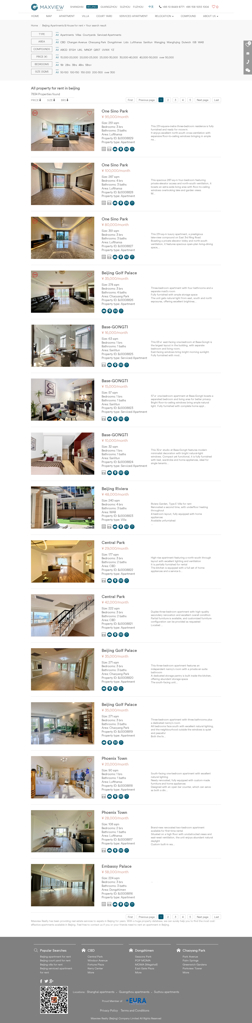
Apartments (67, 35)
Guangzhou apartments (134, 992)
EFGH (72, 49)
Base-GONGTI (115, 326)
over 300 (109, 72)
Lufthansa (136, 42)
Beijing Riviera (115, 488)
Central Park (113, 542)
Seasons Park (143, 956)
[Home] (47, 7)
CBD (62, 42)
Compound (188, 16)
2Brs (67, 65)
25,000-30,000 (109, 57)
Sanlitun (148, 42)
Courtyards (89, 35)
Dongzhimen (115, 42)
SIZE (50, 100)
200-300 (97, 72)
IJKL (80, 49)
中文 (151, 6)
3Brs (74, 65)
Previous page (147, 100)
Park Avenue (190, 956)
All (57, 49)
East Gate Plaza (144, 968)
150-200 (86, 72)
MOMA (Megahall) (146, 964)
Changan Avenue (77, 42)
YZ (112, 49)
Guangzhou (109, 6)
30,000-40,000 (129, 57)
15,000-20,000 (69, 57)
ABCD (63, 49)
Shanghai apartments (100, 992)
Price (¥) (41, 56)
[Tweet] (46, 981)
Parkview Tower (192, 968)
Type (42, 34)
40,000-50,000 (148, 57)
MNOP (88, 49)
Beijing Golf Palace (119, 272)
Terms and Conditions (135, 1010)
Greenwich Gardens (195, 964)
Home (35, 16)
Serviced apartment (133, 16)
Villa (85, 16)
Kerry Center (95, 968)
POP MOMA (143, 960)
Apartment (67, 16)
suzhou (125, 6)
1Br (62, 65)
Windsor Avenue (98, 960)
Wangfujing (173, 42)
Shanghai (77, 6)
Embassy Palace (117, 866)
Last (216, 100)
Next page (202, 100)
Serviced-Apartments (109, 35)
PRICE (35, 100)
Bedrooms (42, 64)
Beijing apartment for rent (55, 956)
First (130, 100)
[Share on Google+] (51, 981)
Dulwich (186, 42)
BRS (63, 100)
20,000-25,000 (89, 57)
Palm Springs (191, 960)
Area (41, 41)
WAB (201, 42)
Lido (126, 42)
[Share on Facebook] (41, 981)
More (91, 972)
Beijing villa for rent (51, 964)
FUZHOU (138, 6)
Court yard (104, 16)
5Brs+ (88, 65)
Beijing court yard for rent (55, 960)
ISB (194, 42)
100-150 (74, 72)
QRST (97, 49)
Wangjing (159, 42)
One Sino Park (115, 111)
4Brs (81, 65)
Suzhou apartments (166, 992)
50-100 (64, 72)
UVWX (105, 49)
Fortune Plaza (96, 964)
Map (49, 16)
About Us (209, 16)
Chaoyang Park (97, 42)
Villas (78, 35)
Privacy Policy (109, 1010)
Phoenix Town (114, 758)
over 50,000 (166, 57)
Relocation (163, 16)
